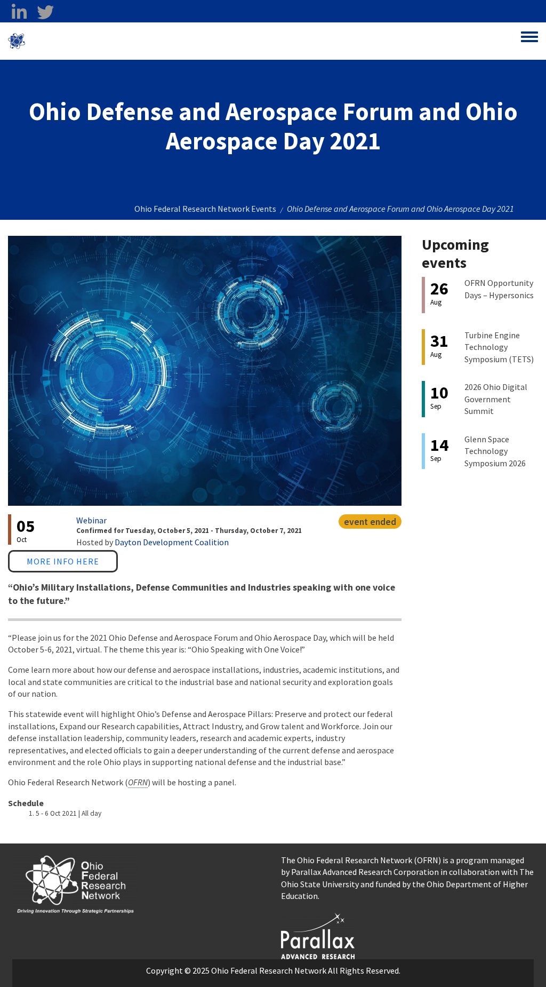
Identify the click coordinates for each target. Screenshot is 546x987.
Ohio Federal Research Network (87, 41)
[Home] (16, 41)
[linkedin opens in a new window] (19, 12)
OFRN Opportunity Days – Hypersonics (499, 288)
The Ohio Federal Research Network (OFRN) (361, 860)
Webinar (91, 520)
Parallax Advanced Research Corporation (365, 871)
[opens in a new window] (318, 934)
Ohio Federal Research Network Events (205, 208)
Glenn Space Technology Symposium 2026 (495, 451)
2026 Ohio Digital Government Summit (495, 398)
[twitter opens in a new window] (45, 12)
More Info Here (63, 561)
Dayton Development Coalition (172, 542)
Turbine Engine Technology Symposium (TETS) (499, 347)
